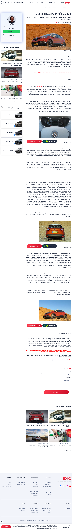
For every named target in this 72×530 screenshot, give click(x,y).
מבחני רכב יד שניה (47, 510)
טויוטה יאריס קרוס (34, 491)
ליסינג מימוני (22, 506)
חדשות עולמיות (68, 508)
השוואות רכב (8, 480)
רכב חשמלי (35, 506)
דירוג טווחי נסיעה (34, 512)
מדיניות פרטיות (48, 480)
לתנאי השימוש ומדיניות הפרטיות (45, 528)
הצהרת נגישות (48, 484)
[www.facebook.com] (60, 486)
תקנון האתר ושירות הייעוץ (47, 487)
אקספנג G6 (35, 482)
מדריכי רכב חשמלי (34, 510)
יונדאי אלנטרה (35, 489)
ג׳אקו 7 (36, 484)
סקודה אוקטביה (34, 493)
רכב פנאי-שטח (49, 359)
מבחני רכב (60, 8)
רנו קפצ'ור (39, 86)
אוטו (70, 8)
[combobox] (7, 107)
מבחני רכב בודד (48, 506)
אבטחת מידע (48, 482)
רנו (30, 61)
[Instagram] (67, 486)
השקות (49, 512)
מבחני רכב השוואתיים (46, 508)
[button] (19, 2)
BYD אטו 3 (35, 486)
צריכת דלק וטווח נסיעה (6, 486)
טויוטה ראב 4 (35, 495)
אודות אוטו (49, 490)
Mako (23, 480)
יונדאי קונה (35, 480)
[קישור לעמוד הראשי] (68, 2)
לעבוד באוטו (48, 492)
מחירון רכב (9, 484)
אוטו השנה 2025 (21, 482)
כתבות (65, 8)
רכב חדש (9, 482)
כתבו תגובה (68, 377)
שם (70, 371)
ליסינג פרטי (22, 510)
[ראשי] (67, 478)
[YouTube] (70, 486)
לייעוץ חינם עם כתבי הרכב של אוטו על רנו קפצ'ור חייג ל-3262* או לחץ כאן (51, 73)
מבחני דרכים (56, 359)
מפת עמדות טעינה (34, 508)
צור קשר (49, 494)
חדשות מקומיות (67, 506)
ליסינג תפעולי (22, 508)
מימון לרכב (9, 489)
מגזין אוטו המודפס (21, 484)
